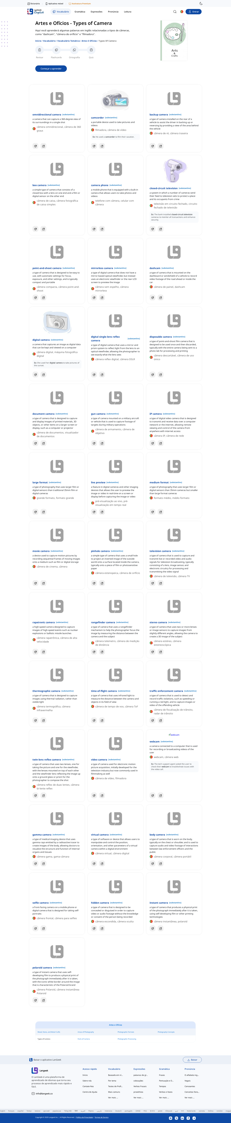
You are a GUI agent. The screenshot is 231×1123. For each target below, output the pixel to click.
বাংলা (182, 1111)
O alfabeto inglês (192, 1075)
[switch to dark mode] (201, 3)
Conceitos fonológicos (192, 1092)
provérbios (138, 1092)
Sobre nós (87, 1080)
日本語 (138, 1111)
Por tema (112, 1080)
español (20, 1111)
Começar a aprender (51, 68)
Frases (162, 1075)
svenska (202, 1111)
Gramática (164, 1068)
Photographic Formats (126, 1032)
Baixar (194, 1059)
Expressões (139, 1068)
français (11, 1111)
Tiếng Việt (68, 1111)
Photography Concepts (166, 1032)
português (128, 1111)
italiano (37, 1111)
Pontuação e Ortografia (166, 1080)
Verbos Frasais (140, 1086)
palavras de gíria (141, 1075)
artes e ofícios (89, 40)
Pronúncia (190, 1068)
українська (57, 1111)
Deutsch (118, 1111)
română (219, 1111)
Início (38, 40)
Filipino (91, 1111)
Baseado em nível (115, 1075)
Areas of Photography (86, 1032)
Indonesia (108, 1111)
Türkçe (29, 1111)
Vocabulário (49, 40)
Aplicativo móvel (55, 3)
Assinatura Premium (81, 3)
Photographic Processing (127, 1039)
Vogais (187, 1080)
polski (160, 1111)
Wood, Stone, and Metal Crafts (49, 1032)
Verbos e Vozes (165, 1092)
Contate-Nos (88, 1086)
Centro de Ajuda (90, 1092)
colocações (138, 1080)
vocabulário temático (68, 40)
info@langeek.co (44, 1093)
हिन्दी (76, 1111)
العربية (83, 1111)
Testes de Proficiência (115, 1086)
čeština (210, 1111)
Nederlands (191, 1111)
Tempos (162, 1086)
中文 (145, 1111)
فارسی (99, 1111)
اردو (176, 1111)
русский (46, 1111)
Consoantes (190, 1086)
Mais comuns (114, 1092)
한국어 (152, 1111)
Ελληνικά (168, 1111)
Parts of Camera (84, 1039)
